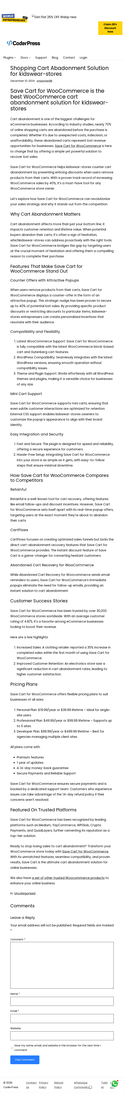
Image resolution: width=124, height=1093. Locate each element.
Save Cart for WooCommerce (78, 146)
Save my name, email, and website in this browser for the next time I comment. (57, 1048)
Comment (17, 939)
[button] (110, 28)
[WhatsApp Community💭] (87, 1085)
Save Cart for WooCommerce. (85, 851)
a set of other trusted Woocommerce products (68, 878)
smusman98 (44, 81)
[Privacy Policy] (46, 1085)
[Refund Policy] (60, 1085)
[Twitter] (104, 1085)
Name (15, 994)
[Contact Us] (31, 1085)
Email (14, 1011)
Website (15, 1028)
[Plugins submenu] (15, 57)
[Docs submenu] (30, 57)
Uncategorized (24, 893)
